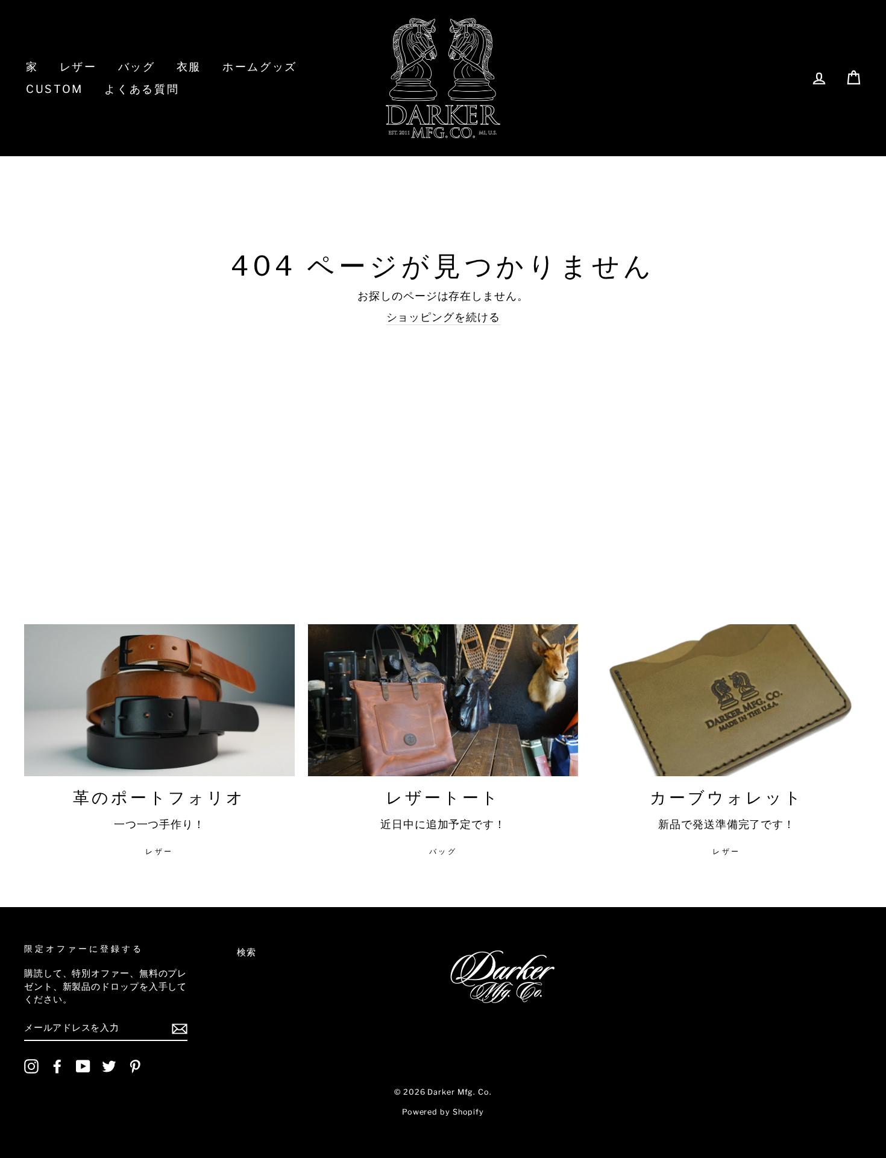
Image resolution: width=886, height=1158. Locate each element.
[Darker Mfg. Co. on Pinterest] (135, 1066)
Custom (54, 89)
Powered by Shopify (443, 1111)
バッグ (137, 66)
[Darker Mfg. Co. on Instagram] (31, 1066)
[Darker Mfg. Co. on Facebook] (57, 1066)
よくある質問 (141, 89)
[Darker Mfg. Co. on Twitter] (109, 1066)
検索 (246, 952)
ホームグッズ (259, 66)
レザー (78, 66)
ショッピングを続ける (443, 317)
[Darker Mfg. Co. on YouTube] (83, 1066)
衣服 (189, 66)
